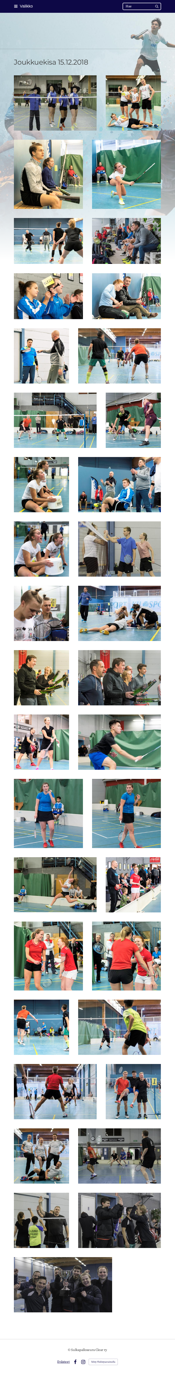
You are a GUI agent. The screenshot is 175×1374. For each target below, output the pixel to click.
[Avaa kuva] (55, 103)
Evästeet (63, 1362)
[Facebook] (75, 1362)
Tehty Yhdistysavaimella (103, 1362)
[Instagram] (83, 1362)
